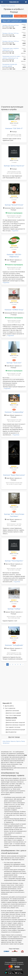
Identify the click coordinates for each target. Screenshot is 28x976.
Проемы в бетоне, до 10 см (10, 25)
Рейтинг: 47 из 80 (14, 404)
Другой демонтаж (11, 732)
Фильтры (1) (7, 16)
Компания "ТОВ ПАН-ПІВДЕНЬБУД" (14, 256)
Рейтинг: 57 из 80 (14, 197)
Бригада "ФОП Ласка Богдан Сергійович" (14, 515)
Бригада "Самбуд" (14, 609)
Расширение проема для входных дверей (9, 65)
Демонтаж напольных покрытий (15, 725)
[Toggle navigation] (2, 2)
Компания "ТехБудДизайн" (14, 645)
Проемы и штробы (11, 717)
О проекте (20, 964)
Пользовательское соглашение (14, 962)
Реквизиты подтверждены (15, 264)
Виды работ (6, 703)
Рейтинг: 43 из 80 (14, 553)
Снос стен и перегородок (13, 715)
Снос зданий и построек (13, 727)
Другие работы (9, 706)
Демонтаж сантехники (12, 710)
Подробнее (15, 230)
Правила (14, 960)
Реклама (14, 959)
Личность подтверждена (14, 213)
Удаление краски (11, 720)
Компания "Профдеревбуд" (14, 412)
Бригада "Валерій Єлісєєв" (14, 205)
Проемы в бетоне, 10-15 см (10, 33)
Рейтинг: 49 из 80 (14, 355)
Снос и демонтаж (10, 708)
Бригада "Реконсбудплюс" (14, 561)
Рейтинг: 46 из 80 (14, 467)
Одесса (18, 741)
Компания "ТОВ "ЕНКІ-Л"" (14, 128)
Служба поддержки (10, 964)
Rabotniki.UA (14, 2)
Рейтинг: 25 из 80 (14, 160)
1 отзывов (14, 357)
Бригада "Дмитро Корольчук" (14, 166)
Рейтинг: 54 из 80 (14, 247)
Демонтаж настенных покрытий (15, 722)
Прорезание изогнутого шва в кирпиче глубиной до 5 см (11, 57)
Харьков (13, 741)
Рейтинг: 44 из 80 (14, 507)
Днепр (8, 741)
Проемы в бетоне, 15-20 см (10, 41)
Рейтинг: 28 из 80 (14, 123)
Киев (4, 741)
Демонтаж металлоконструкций (15, 729)
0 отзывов (14, 125)
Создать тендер (21, 16)
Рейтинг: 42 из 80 (14, 638)
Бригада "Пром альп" (14, 363)
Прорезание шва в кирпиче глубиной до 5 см (10, 49)
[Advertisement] (14, 88)
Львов (23, 741)
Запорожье (6, 743)
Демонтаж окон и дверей (13, 713)
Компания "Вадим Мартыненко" (14, 475)
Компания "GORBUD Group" (14, 310)
